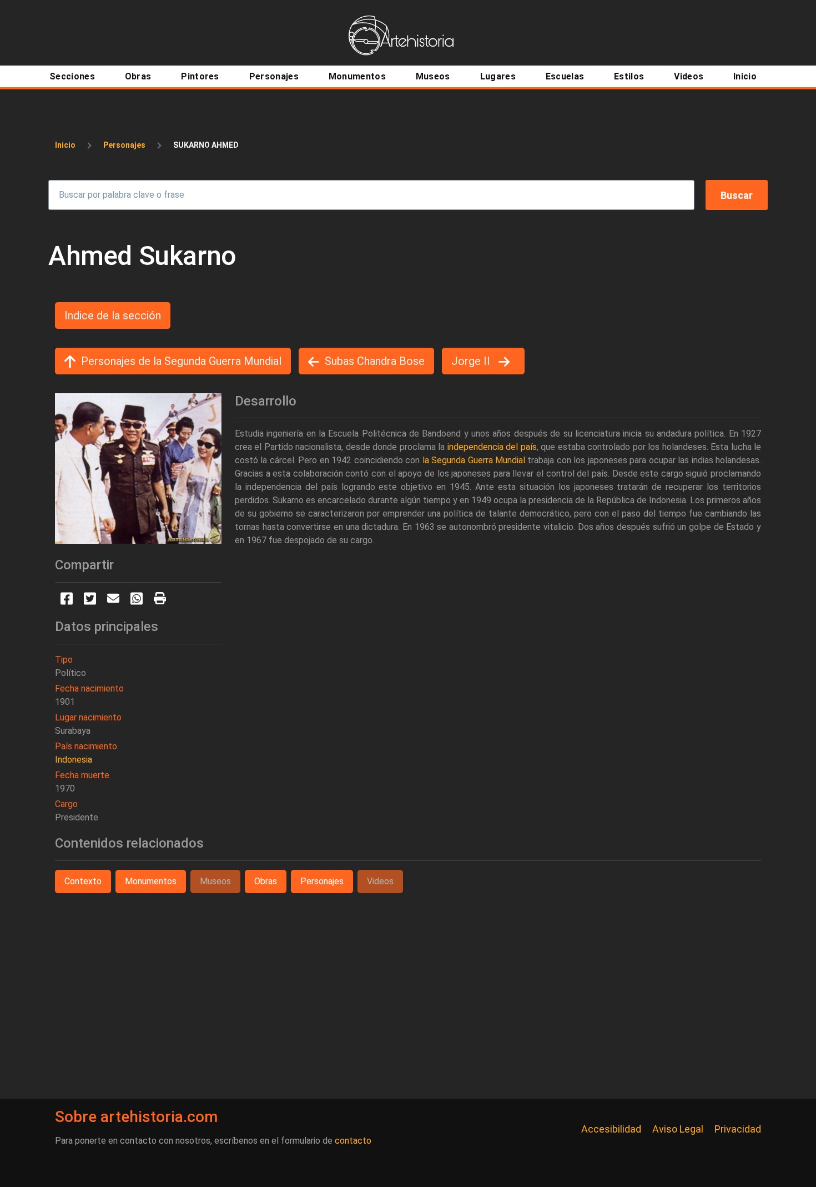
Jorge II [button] (472, 361)
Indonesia (73, 759)
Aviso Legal (677, 1129)
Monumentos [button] (151, 881)
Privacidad (737, 1129)
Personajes (124, 145)
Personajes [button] (322, 881)
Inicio (65, 145)
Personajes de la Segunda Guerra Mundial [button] (181, 361)
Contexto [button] (83, 881)
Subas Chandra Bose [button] (375, 361)
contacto (353, 1140)
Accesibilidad (611, 1129)
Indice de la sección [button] (112, 315)
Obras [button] (265, 881)
